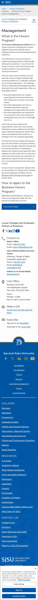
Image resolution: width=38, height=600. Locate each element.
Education (6, 412)
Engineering (7, 417)
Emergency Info (9, 536)
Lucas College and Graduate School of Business (14, 20)
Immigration (7, 502)
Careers (5, 488)
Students (5, 11)
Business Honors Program (21, 11)
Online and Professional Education (18, 440)
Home (4, 9)
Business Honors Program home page (16, 175)
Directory (6, 527)
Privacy (19, 388)
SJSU (8, 2)
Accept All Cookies (19, 596)
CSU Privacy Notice (24, 580)
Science (5, 445)
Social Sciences (9, 449)
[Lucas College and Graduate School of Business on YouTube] (17, 230)
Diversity (19, 379)
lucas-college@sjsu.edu (23, 247)
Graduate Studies (10, 422)
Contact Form (8, 522)
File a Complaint (9, 541)
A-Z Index (6, 460)
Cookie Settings (19, 393)
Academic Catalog (10, 465)
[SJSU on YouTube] (32, 358)
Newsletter (24, 323)
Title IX (19, 375)
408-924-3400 (19, 244)
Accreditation (19, 370)
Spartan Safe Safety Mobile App (17, 506)
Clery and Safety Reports (14, 474)
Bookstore (7, 479)
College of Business (16, 9)
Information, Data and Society (16, 431)
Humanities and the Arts (14, 435)
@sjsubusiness (13, 274)
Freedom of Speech (11, 497)
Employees (7, 493)
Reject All (19, 590)
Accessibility (19, 365)
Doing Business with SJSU (14, 531)
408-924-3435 (19, 262)
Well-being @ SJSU (11, 511)
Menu (34, 22)
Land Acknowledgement (19, 384)
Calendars (7, 483)
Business (6, 408)
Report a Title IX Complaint (15, 545)
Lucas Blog (25, 327)
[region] (19, 583)
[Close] (35, 568)
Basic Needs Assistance (13, 470)
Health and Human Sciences (15, 426)
